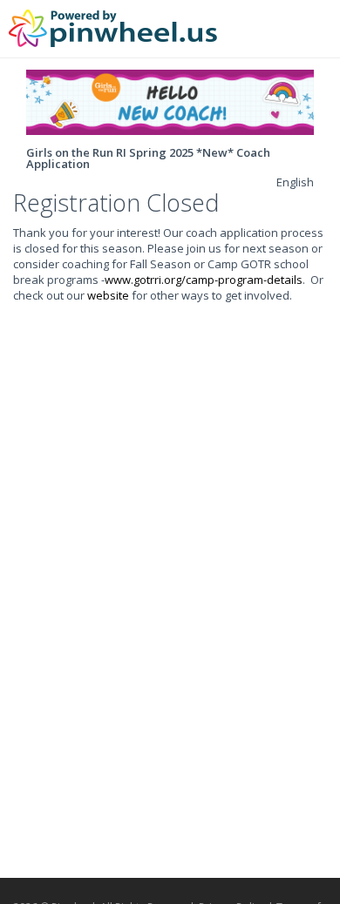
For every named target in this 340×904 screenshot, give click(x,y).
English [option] (295, 182)
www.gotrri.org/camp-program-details (204, 279)
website (108, 295)
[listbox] (295, 182)
